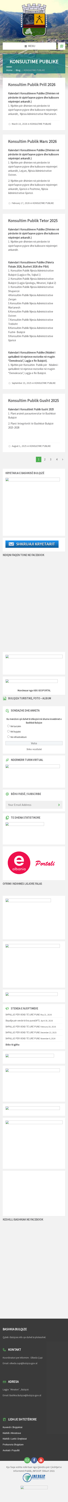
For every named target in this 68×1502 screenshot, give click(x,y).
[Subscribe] (59, 805)
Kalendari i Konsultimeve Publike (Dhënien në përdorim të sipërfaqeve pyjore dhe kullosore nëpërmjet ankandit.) (33, 233)
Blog (18, 70)
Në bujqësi (16, 731)
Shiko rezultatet (34, 749)
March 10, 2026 (19, 123)
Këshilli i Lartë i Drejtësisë (15, 1438)
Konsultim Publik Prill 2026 (31, 84)
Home (9, 70)
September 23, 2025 (22, 383)
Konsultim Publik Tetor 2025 (33, 220)
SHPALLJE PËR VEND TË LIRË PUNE (22, 1014)
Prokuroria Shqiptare (13, 1444)
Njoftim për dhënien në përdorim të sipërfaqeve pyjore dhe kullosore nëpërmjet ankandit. (32, 245)
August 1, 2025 (19, 446)
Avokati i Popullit (11, 1450)
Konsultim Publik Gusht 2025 (33, 400)
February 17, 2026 (21, 203)
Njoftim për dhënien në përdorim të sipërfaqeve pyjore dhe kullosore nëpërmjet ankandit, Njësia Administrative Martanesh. (32, 110)
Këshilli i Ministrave (12, 1433)
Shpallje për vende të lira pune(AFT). (22, 1020)
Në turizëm (16, 726)
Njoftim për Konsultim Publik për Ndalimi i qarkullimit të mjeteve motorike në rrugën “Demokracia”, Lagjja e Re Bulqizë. (33, 369)
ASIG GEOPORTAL (42, 690)
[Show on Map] (61, 46)
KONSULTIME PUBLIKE (40, 123)
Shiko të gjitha (12, 1044)
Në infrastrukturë (18, 737)
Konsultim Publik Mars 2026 (32, 141)
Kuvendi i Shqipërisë (12, 1427)
